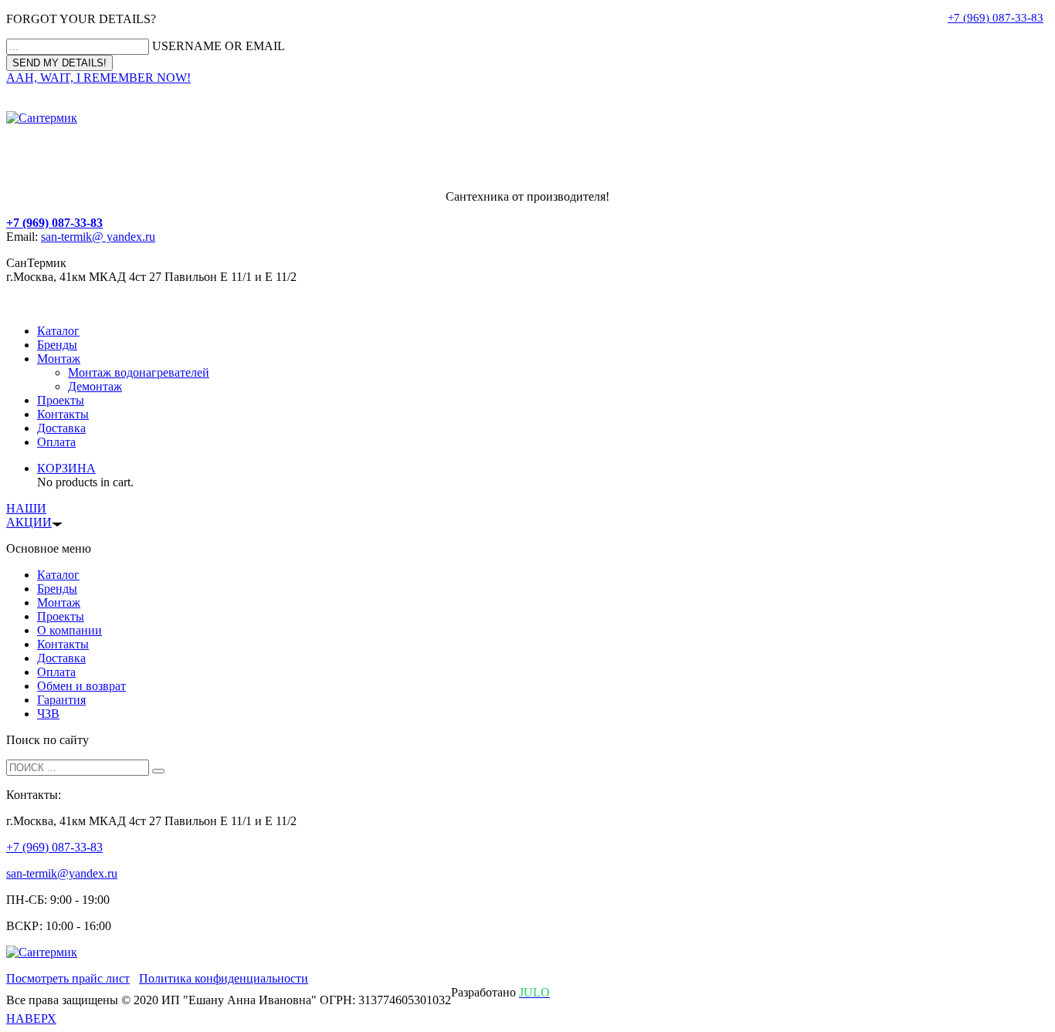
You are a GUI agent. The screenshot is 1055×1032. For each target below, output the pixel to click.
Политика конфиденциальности (223, 978)
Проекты (60, 400)
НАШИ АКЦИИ (29, 515)
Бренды (57, 344)
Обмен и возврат (81, 685)
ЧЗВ (48, 713)
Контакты (63, 414)
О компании (69, 630)
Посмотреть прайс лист (68, 978)
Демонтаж (95, 386)
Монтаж (58, 358)
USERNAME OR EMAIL (218, 45)
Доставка (61, 428)
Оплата (56, 441)
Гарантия (61, 699)
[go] (158, 771)
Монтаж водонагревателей (138, 372)
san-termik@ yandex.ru (98, 236)
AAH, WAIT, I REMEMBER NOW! (98, 77)
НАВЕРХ (31, 1018)
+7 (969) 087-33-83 (995, 18)
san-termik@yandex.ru (61, 873)
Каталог (58, 330)
